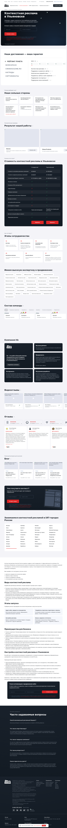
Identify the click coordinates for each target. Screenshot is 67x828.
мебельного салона (27, 274)
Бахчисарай (37, 527)
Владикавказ (52, 534)
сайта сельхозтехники (20, 287)
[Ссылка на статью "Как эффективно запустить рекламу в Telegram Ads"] (11, 465)
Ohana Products (46, 149)
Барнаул (8, 532)
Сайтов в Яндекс (49, 785)
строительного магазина (19, 284)
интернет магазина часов (10, 277)
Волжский (51, 543)
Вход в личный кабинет (58, 1)
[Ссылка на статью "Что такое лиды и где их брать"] (26, 465)
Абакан (7, 539)
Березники (37, 539)
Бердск (36, 537)
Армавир (23, 525)
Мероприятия (33, 1)
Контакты (28, 1)
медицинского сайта (9, 274)
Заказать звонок (26, 807)
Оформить (37, 222)
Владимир (51, 537)
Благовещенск (38, 543)
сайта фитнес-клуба (21, 277)
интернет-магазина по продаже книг (46, 290)
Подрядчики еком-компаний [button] (40, 80)
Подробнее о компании (13, 364)
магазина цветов (9, 284)
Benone (8, 148)
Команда (24, 1)
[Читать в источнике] (16, 447)
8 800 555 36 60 (16, 767)
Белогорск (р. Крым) (39, 532)
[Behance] (21, 810)
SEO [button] (33, 61)
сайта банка (18, 293)
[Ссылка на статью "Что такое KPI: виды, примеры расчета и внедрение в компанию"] (56, 465)
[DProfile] (28, 810)
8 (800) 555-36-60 (17, 807)
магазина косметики (42, 284)
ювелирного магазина (10, 280)
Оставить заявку (58, 5)
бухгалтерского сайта (54, 277)
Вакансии (20, 1)
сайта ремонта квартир (53, 280)
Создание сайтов (35, 5)
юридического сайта (43, 277)
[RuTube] (24, 810)
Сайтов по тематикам (50, 782)
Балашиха (23, 543)
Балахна (22, 541)
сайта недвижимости (9, 296)
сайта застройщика (9, 293)
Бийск (36, 541)
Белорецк (37, 534)
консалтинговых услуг (31, 287)
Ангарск (8, 543)
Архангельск (23, 532)
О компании (16, 1)
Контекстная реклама (23, 5)
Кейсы (9, 1)
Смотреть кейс (32, 150)
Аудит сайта (38, 784)
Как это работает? (37, 825)
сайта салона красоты (42, 280)
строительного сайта (9, 287)
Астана (7, 537)
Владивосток (52, 532)
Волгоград (51, 539)
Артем (22, 530)
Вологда (51, 546)
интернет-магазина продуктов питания (46, 287)
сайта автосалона (20, 280)
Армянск (23, 527)
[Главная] (6, 5)
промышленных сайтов (48, 293)
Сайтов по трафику (49, 783)
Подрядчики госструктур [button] (39, 78)
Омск (7, 527)
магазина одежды (37, 274)
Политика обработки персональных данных (37, 696)
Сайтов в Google (49, 784)
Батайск (37, 525)
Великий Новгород (53, 530)
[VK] (17, 810)
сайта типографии (20, 290)
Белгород (37, 530)
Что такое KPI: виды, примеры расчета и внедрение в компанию (55, 474)
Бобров (36, 546)
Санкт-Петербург (10, 534)
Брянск (51, 527)
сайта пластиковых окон (36, 293)
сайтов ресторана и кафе (31, 284)
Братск (51, 525)
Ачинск (22, 537)
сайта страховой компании (32, 290)
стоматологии (18, 274)
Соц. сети (38, 785)
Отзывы (5, 1)
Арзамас (8, 546)
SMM (30, 5)
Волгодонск (52, 541)
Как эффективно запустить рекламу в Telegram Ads (10, 474)
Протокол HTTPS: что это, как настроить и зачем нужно (40, 474)
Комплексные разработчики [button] (40, 73)
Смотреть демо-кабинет (11, 114)
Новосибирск (9, 530)
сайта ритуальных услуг (30, 280)
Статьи (7, 470)
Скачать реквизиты (15, 796)
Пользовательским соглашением (25, 507)
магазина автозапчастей (48, 274)
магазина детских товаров (54, 284)
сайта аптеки (58, 287)
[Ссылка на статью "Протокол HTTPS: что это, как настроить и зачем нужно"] (41, 465)
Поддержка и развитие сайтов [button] (41, 71)
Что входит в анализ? (10, 44)
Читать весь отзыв (9, 444)
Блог (12, 1)
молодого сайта (26, 293)
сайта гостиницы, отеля (10, 290)
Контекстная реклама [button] (38, 68)
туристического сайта (32, 277)
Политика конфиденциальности (23, 506)
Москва (8, 525)
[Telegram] (13, 810)
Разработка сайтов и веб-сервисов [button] (42, 75)
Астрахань (23, 534)
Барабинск (23, 546)
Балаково (23, 539)
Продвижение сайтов (14, 5)
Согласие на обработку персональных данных (23, 505)
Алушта (8, 541)
